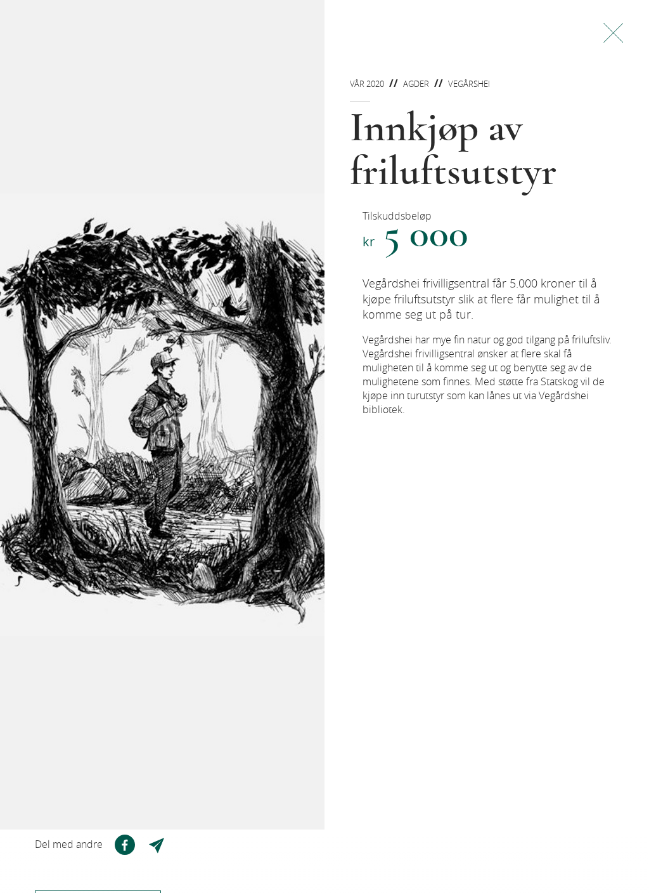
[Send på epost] (157, 844)
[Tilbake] (613, 32)
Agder (416, 83)
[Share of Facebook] (125, 845)
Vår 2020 (367, 83)
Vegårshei (469, 83)
